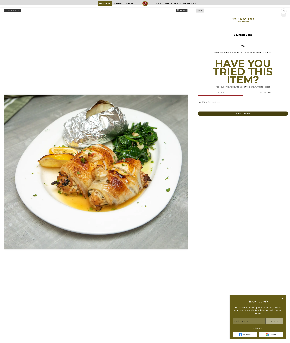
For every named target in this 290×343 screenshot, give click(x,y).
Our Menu (117, 3)
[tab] (220, 93)
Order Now (105, 3)
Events (168, 3)
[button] (12, 10)
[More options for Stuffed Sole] (283, 11)
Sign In (177, 3)
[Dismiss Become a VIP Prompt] (282, 298)
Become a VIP (189, 3)
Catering (129, 3)
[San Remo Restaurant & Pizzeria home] (145, 3)
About (159, 3)
